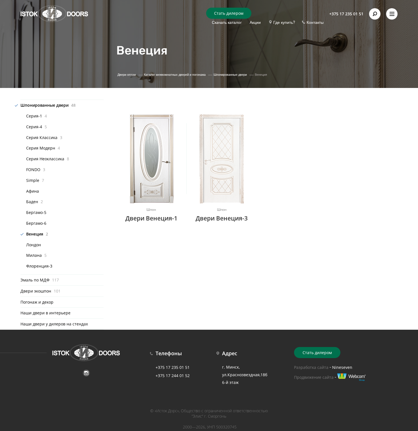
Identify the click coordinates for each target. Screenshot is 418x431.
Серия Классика (44, 137)
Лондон (33, 244)
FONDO (35, 169)
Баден (34, 201)
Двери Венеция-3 (222, 218)
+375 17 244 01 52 (173, 375)
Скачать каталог (227, 22)
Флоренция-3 (39, 266)
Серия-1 (36, 116)
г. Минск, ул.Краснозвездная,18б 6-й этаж (244, 374)
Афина (32, 191)
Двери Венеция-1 (151, 218)
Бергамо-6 (36, 223)
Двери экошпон (40, 291)
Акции (255, 22)
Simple (35, 180)
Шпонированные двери (48, 105)
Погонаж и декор (36, 302)
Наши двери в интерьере (45, 313)
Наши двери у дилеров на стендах (54, 324)
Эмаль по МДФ (39, 280)
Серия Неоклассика (47, 158)
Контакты (315, 22)
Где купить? (284, 22)
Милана (36, 255)
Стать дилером (228, 13)
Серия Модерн (43, 148)
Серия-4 (36, 126)
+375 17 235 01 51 (346, 13)
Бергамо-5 (36, 212)
